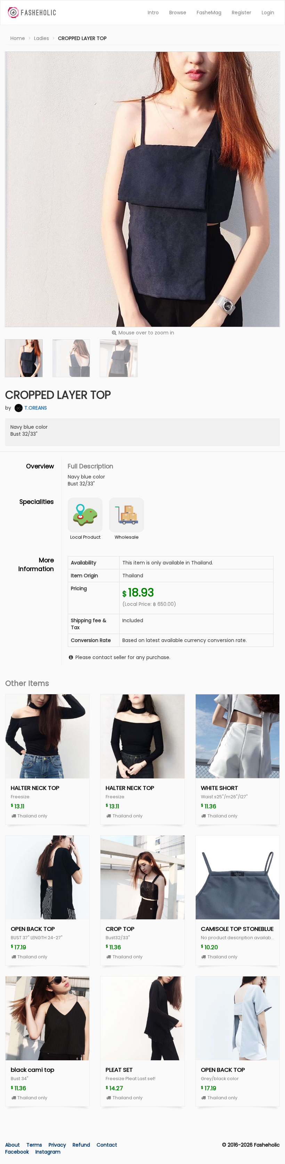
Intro (153, 12)
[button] (23, 358)
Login (268, 12)
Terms (34, 1144)
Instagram (47, 1151)
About (12, 1144)
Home (17, 38)
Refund (82, 1144)
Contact (107, 1144)
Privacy (58, 1144)
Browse (177, 12)
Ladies (41, 38)
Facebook (17, 1151)
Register (241, 12)
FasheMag (209, 12)
